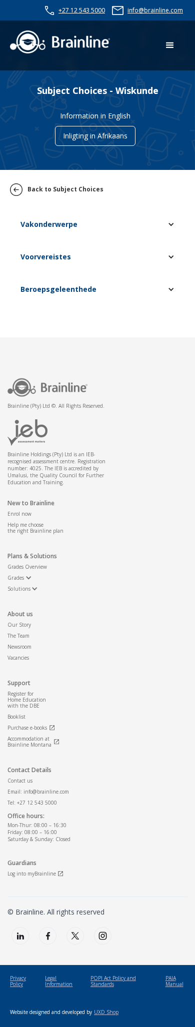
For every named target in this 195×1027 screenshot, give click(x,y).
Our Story (19, 625)
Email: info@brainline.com (38, 792)
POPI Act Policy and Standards (113, 981)
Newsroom (20, 647)
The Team (19, 636)
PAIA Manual (175, 981)
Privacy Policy (18, 981)
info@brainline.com (155, 10)
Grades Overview (27, 567)
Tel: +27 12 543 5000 (32, 803)
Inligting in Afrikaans (95, 135)
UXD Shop (106, 1012)
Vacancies (18, 658)
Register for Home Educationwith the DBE (27, 700)
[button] (170, 45)
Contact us (20, 781)
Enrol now (20, 514)
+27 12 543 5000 (81, 10)
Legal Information (58, 981)
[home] (60, 41)
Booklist (17, 717)
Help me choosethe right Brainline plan (36, 528)
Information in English (95, 115)
